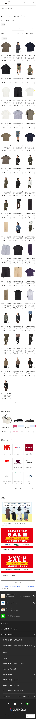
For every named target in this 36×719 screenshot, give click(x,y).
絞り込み (32, 716)
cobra (6, 586)
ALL (2, 20)
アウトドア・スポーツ (11, 20)
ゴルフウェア (31, 586)
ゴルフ (3, 24)
